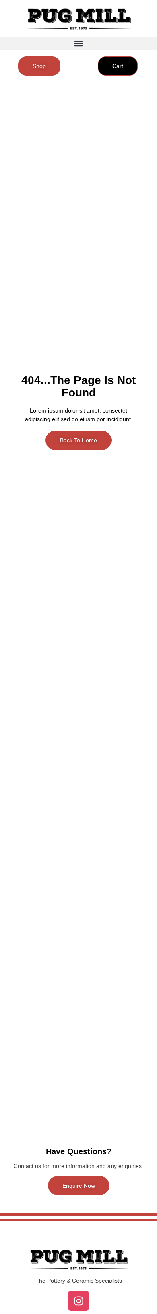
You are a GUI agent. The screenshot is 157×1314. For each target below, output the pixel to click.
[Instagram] (78, 1301)
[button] (78, 43)
